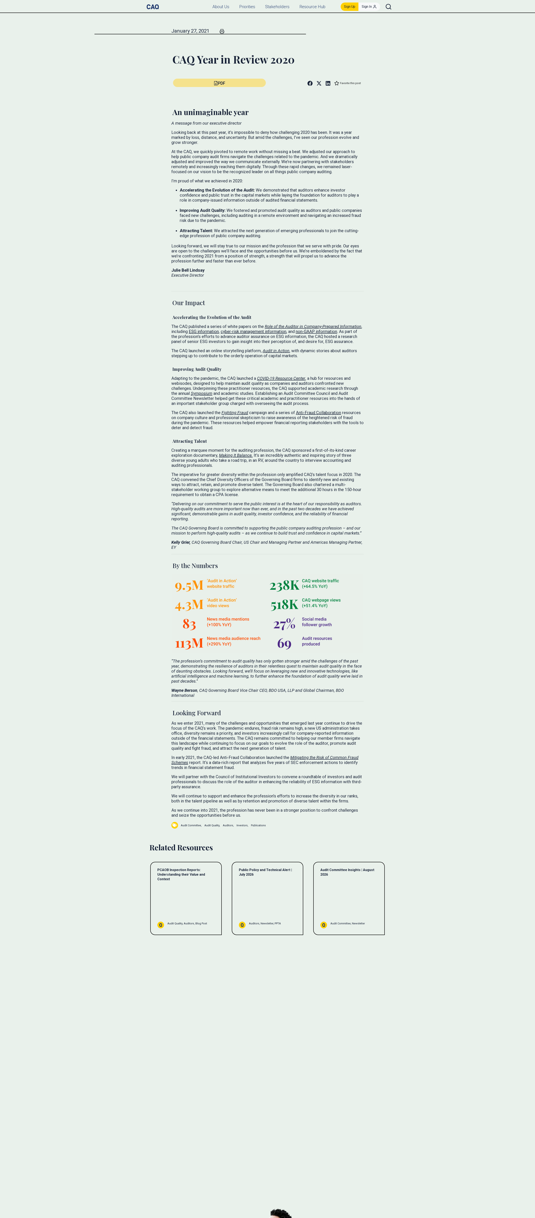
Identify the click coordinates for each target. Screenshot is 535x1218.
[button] (219, 83)
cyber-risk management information (253, 331)
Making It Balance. (236, 455)
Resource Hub (312, 6)
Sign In (367, 7)
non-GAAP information (316, 331)
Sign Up (349, 7)
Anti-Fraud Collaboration (318, 412)
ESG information (204, 331)
